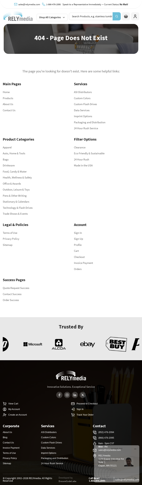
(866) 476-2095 (106, 438)
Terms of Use (10, 233)
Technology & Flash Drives (18, 207)
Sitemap (7, 245)
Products (8, 98)
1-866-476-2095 (53, 4)
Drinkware (9, 165)
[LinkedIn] (75, 395)
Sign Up (78, 238)
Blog (5, 437)
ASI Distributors (83, 92)
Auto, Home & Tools (14, 153)
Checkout (79, 257)
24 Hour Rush (81, 159)
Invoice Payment (83, 263)
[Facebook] (59, 395)
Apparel (7, 147)
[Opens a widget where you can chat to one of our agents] (117, 464)
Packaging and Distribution (89, 122)
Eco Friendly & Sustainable (89, 153)
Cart (76, 251)
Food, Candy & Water (15, 171)
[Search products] (117, 16)
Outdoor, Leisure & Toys (16, 189)
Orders (78, 269)
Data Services (81, 110)
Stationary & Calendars (16, 201)
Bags (6, 159)
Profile (78, 245)
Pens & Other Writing (15, 195)
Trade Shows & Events (15, 213)
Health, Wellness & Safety (17, 177)
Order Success (11, 300)
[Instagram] (67, 395)
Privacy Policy (11, 238)
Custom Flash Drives (85, 104)
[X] (83, 395)
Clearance (79, 147)
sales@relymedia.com (29, 4)
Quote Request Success (16, 288)
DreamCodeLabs (67, 481)
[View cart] (126, 16)
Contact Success (12, 294)
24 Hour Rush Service (86, 128)
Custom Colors (82, 98)
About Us (8, 104)
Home (6, 92)
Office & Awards (12, 183)
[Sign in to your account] (135, 16)
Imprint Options (83, 116)
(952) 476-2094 (106, 432)
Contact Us (9, 110)
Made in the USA (83, 165)
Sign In (78, 233)
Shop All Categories (50, 17)
